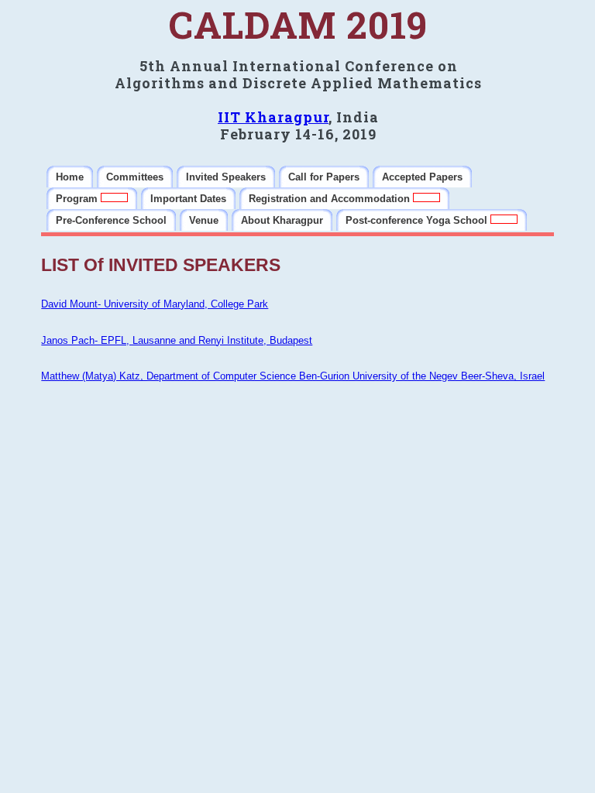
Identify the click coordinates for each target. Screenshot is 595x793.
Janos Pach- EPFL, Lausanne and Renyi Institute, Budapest (176, 340)
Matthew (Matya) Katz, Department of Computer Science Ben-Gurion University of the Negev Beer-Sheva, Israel (293, 376)
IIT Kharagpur (273, 117)
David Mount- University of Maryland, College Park (154, 304)
